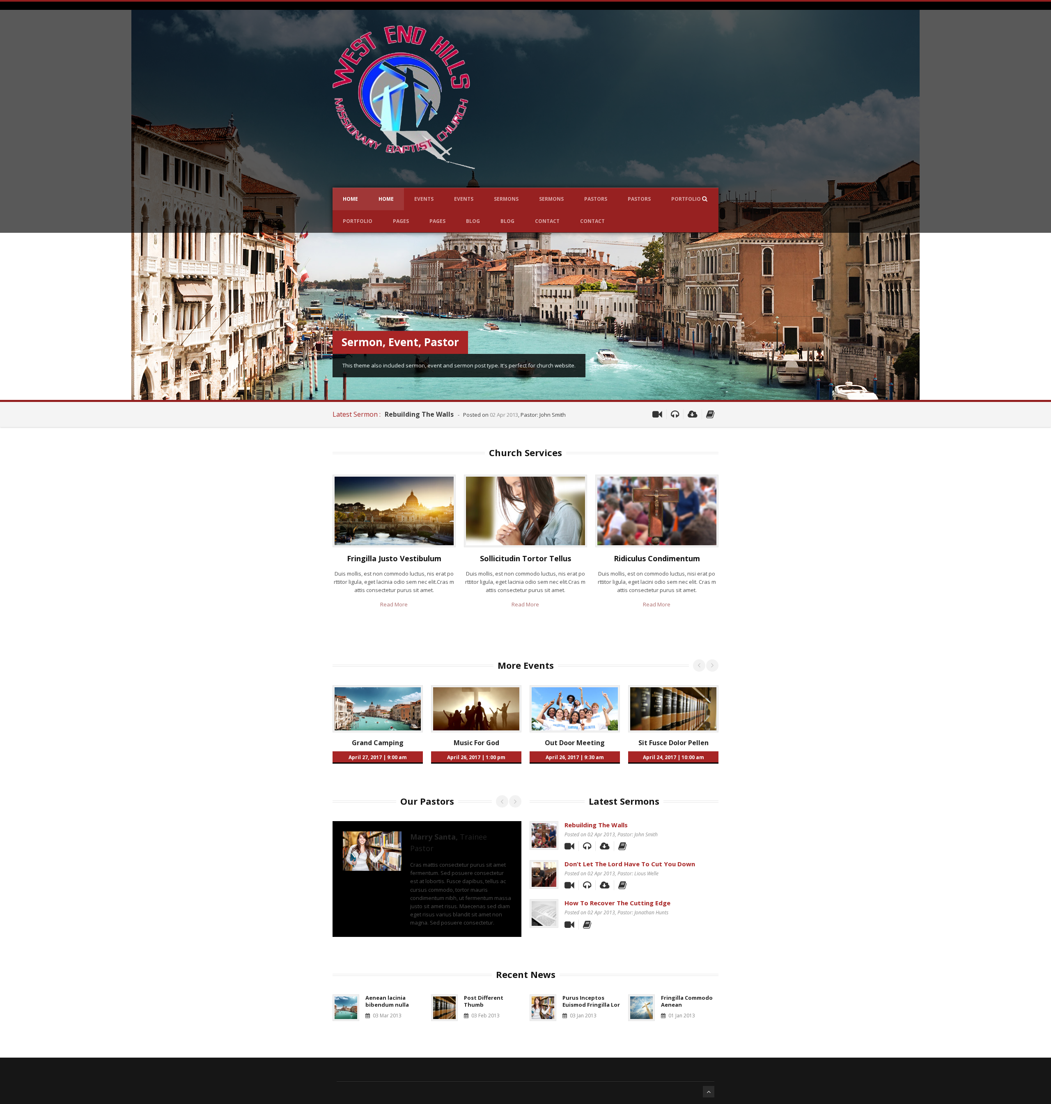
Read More (394, 604)
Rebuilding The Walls (419, 414)
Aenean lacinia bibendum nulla (387, 1001)
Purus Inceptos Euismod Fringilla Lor (591, 1001)
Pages (401, 221)
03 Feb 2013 (485, 1015)
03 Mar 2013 (387, 1015)
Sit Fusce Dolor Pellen (673, 742)
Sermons (506, 198)
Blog (473, 221)
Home (350, 198)
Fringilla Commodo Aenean (687, 1001)
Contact (547, 221)
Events (424, 198)
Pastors (595, 198)
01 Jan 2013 (681, 1015)
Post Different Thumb (483, 1001)
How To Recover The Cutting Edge (617, 903)
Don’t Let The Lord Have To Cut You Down (630, 864)
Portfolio (686, 198)
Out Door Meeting (575, 742)
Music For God (476, 742)
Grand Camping (378, 742)
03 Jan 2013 (583, 1015)
